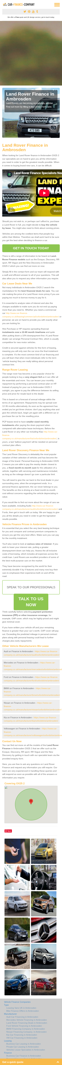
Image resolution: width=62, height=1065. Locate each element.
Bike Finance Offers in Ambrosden (22, 1011)
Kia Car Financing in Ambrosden (21, 1035)
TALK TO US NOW (31, 602)
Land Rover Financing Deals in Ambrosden (26, 1023)
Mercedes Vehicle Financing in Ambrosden (26, 1020)
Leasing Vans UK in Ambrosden (21, 1008)
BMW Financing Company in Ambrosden (25, 1029)
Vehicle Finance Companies (17, 1002)
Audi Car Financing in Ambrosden (22, 1017)
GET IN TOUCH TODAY (31, 248)
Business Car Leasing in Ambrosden (23, 1044)
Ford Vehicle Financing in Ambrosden (24, 1026)
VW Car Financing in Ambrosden (21, 1038)
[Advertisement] (31, 53)
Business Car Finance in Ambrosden (23, 1056)
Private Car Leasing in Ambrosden (22, 1047)
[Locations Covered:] (3, 4)
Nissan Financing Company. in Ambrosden (26, 1032)
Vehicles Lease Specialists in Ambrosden (25, 1050)
